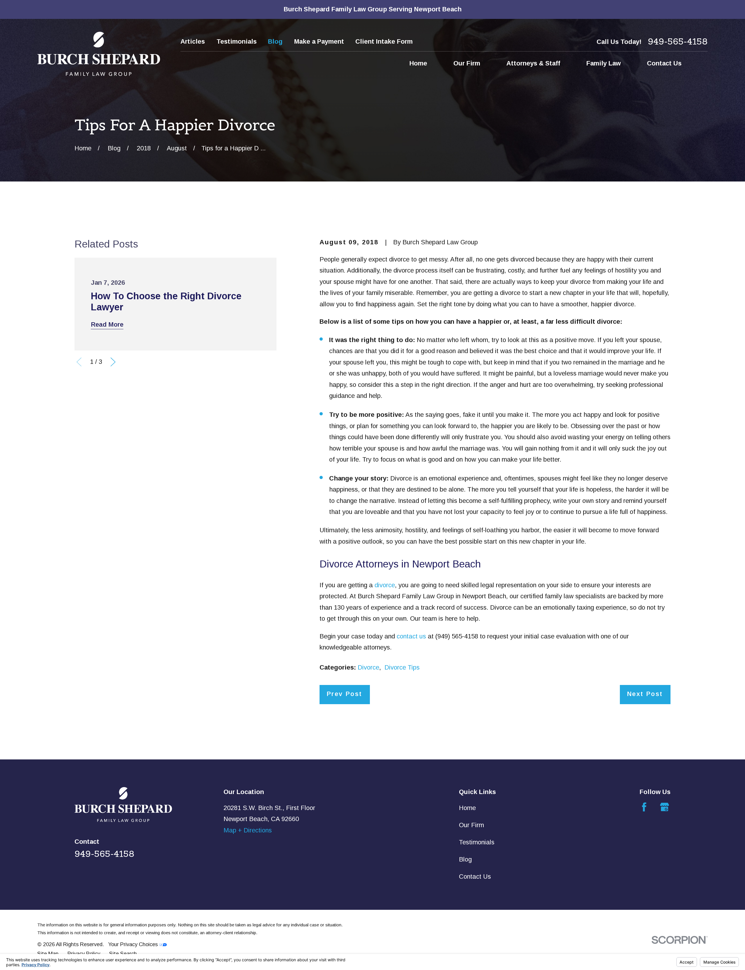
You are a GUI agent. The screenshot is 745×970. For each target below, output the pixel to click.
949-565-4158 (678, 41)
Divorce (368, 667)
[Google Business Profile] (664, 806)
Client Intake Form (384, 41)
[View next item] (113, 361)
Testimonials (237, 41)
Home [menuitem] (418, 63)
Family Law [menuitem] (603, 63)
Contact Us (475, 876)
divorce (385, 585)
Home (467, 807)
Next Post (645, 693)
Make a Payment (319, 41)
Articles (192, 41)
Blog (275, 41)
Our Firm (471, 825)
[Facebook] (644, 806)
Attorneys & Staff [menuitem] (533, 63)
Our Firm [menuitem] (466, 63)
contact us (411, 636)
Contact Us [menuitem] (664, 63)
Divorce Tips (402, 667)
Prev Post (344, 693)
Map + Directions (248, 830)
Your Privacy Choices (133, 944)
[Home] (98, 53)
